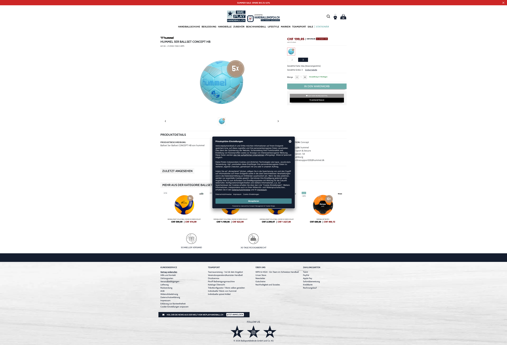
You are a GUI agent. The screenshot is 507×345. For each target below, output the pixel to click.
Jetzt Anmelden (235, 314)
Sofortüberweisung (311, 281)
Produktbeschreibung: (173, 142)
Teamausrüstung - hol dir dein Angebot (225, 272)
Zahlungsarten (166, 278)
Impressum (165, 300)
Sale (310, 26)
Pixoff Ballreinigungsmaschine (221, 281)
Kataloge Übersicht (216, 284)
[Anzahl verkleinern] (297, 77)
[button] (328, 16)
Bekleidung (209, 26)
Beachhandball (256, 26)
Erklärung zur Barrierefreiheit (173, 303)
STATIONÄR (322, 26)
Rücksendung (166, 288)
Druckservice (213, 278)
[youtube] (269, 331)
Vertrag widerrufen (168, 272)
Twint (305, 272)
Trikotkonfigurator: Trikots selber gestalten (226, 288)
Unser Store (260, 275)
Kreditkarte (308, 284)
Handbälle (225, 26)
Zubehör (239, 26)
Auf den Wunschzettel (318, 96)
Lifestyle (273, 26)
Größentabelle (311, 70)
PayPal (306, 275)
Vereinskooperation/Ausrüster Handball (225, 275)
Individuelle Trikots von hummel (222, 291)
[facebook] (237, 331)
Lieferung (164, 284)
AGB (162, 291)
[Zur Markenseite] (167, 38)
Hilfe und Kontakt (168, 275)
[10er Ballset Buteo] (322, 207)
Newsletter (260, 278)
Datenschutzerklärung (170, 297)
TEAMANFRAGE (316, 100)
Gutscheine (260, 281)
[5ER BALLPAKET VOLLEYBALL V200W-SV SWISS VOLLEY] (184, 207)
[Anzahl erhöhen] (305, 77)
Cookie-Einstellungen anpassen (174, 306)
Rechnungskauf (310, 288)
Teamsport (299, 26)
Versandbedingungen (169, 281)
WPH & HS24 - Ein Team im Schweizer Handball (277, 272)
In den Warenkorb (317, 86)
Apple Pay (307, 278)
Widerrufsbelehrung (169, 294)
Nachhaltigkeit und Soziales (267, 284)
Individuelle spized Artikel (219, 294)
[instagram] (253, 331)
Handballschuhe (189, 26)
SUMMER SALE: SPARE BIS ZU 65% (253, 3)
